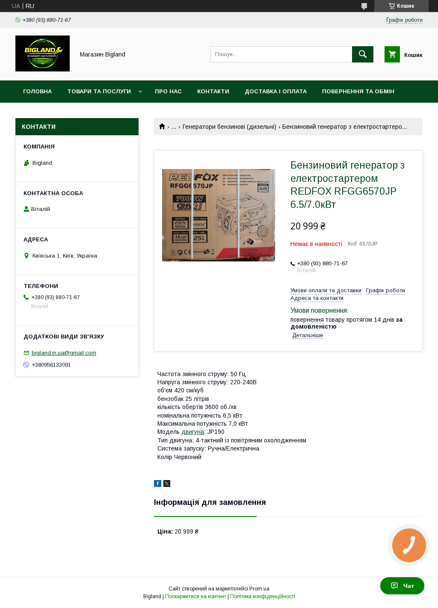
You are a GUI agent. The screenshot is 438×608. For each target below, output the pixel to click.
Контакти (213, 91)
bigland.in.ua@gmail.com (64, 353)
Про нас (168, 91)
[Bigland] (42, 69)
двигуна (192, 431)
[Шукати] (362, 54)
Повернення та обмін (358, 91)
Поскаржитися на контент (195, 596)
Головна (37, 91)
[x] (166, 484)
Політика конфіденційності (262, 596)
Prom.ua (259, 589)
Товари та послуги (99, 91)
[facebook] (157, 484)
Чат (408, 585)
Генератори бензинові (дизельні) (229, 126)
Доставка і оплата (276, 91)
